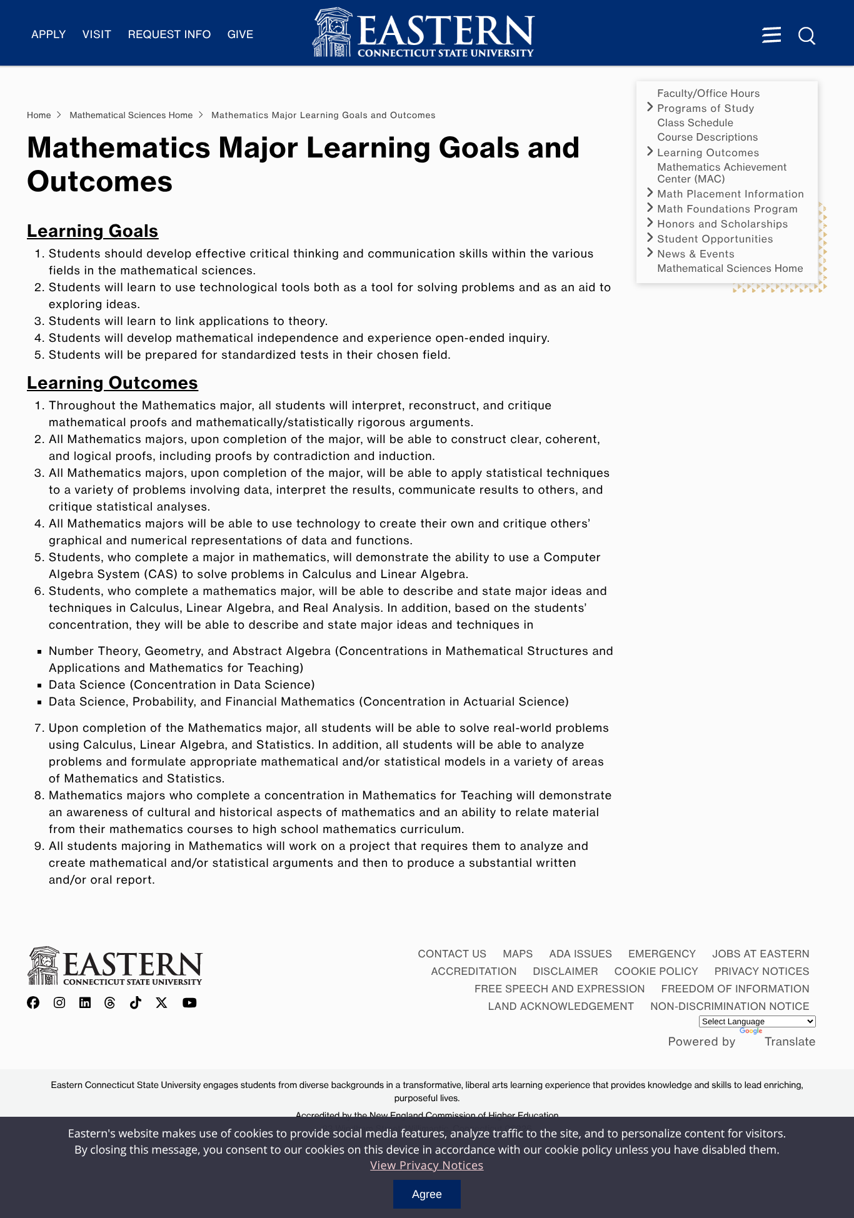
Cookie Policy (657, 971)
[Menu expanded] (771, 36)
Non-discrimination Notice (730, 1006)
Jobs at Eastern (761, 953)
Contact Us (452, 953)
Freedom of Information (735, 988)
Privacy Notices (762, 971)
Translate (790, 1042)
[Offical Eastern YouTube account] (190, 1004)
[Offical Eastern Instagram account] (60, 1004)
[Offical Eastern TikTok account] (136, 1004)
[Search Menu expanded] (808, 36)
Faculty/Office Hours (709, 93)
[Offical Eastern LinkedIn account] (85, 1004)
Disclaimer (565, 971)
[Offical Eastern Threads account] (110, 1004)
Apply (48, 34)
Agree (427, 1194)
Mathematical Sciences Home (731, 268)
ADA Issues (580, 953)
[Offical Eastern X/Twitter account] (162, 1004)
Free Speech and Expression (560, 988)
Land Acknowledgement (561, 1006)
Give (241, 34)
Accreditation (474, 971)
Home (39, 116)
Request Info (169, 34)
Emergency (662, 953)
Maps (518, 953)
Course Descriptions (708, 137)
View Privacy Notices (427, 1165)
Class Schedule (696, 123)
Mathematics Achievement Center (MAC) (722, 173)
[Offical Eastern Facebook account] (36, 1004)
